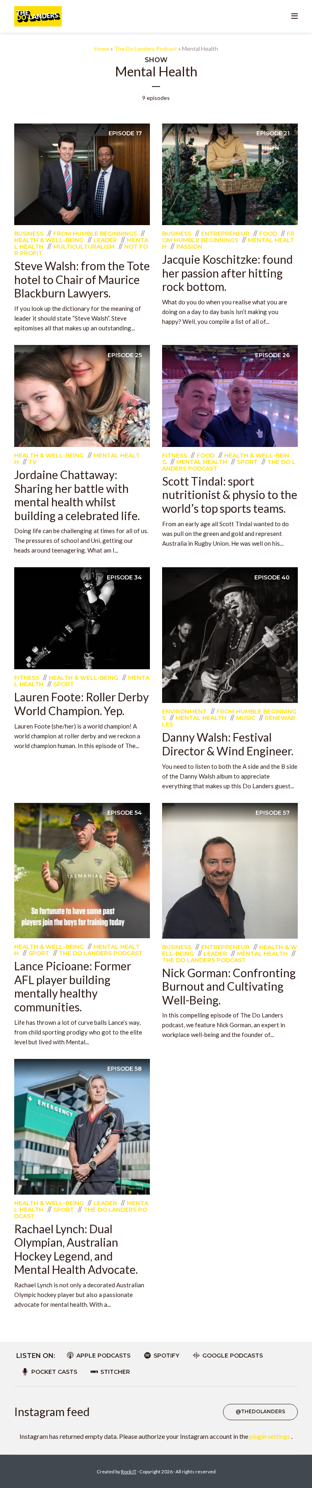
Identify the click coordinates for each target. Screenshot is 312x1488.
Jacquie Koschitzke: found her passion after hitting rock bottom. (227, 272)
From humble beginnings (95, 233)
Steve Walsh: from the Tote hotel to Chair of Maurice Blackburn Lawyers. (82, 279)
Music (245, 718)
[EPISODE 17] (82, 173)
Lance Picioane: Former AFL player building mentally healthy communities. (72, 986)
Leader (105, 240)
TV (32, 462)
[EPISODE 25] (82, 395)
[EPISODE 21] (230, 173)
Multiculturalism (84, 246)
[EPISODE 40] (230, 634)
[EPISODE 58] (82, 1126)
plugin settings (270, 1436)
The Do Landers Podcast (145, 48)
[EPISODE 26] (230, 395)
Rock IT (128, 1471)
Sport (247, 462)
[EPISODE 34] (82, 617)
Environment (184, 711)
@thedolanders (260, 1411)
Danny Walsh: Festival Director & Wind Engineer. (227, 744)
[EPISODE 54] (82, 869)
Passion (189, 246)
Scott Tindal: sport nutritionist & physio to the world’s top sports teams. (229, 494)
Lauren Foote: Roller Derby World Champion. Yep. (81, 704)
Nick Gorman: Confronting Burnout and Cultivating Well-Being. (229, 986)
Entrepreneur (225, 233)
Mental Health (201, 462)
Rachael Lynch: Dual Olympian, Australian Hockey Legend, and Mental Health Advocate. (76, 1249)
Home (101, 48)
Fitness (174, 455)
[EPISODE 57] (230, 870)
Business (28, 233)
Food (268, 233)
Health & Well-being (49, 240)
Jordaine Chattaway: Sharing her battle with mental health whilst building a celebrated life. (77, 495)
